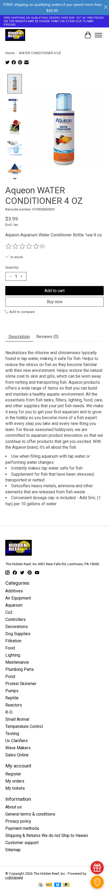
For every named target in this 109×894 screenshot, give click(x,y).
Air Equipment (18, 598)
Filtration (13, 640)
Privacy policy (18, 821)
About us (13, 806)
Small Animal (17, 719)
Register (13, 773)
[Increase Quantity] (21, 276)
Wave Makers (18, 747)
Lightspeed (14, 877)
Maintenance (17, 662)
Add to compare (22, 312)
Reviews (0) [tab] (47, 336)
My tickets (15, 788)
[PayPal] (49, 885)
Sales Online (17, 754)
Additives (14, 590)
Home (10, 53)
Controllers (15, 619)
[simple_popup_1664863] (97, 867)
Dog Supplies (17, 633)
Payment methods (22, 828)
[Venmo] (57, 885)
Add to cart (54, 290)
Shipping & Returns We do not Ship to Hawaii (46, 835)
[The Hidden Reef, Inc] (15, 35)
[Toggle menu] (98, 35)
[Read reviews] (22, 246)
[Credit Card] (40, 885)
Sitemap (13, 849)
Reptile (12, 697)
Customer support (22, 842)
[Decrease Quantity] (10, 276)
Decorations (16, 626)
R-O (8, 712)
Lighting (12, 655)
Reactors (13, 705)
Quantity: (12, 267)
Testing (12, 733)
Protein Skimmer (20, 683)
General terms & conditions (30, 814)
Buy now (54, 301)
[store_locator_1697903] (97, 882)
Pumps (12, 690)
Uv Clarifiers (16, 740)
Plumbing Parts (19, 669)
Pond (10, 676)
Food (10, 647)
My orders (14, 781)
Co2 (9, 612)
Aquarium (13, 605)
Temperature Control (24, 726)
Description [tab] (19, 336)
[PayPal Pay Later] (66, 885)
